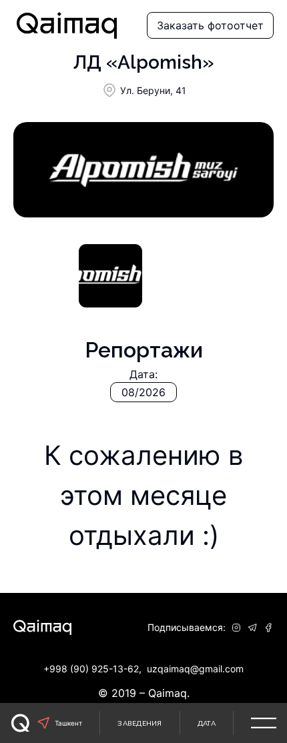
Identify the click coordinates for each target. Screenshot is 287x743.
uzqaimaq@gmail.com (195, 668)
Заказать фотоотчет (210, 25)
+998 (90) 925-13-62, (92, 668)
